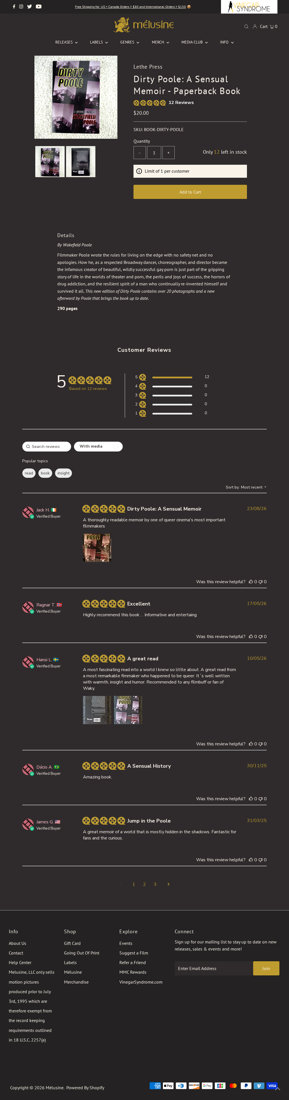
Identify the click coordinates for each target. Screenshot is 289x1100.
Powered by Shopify (85, 1087)
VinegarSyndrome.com (141, 982)
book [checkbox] (45, 473)
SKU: (138, 129)
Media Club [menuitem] (192, 42)
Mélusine (73, 972)
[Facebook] (14, 7)
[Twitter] (29, 7)
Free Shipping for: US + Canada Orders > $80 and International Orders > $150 (130, 7)
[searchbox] (46, 447)
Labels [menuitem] (97, 42)
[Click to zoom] (108, 64)
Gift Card (72, 943)
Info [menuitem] (225, 42)
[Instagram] (21, 7)
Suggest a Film (133, 953)
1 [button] (133, 884)
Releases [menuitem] (64, 42)
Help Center (20, 962)
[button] (172, 377)
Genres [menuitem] (127, 42)
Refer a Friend (132, 962)
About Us (17, 943)
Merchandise (76, 982)
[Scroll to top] (277, 1088)
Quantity (141, 141)
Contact (16, 953)
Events (125, 943)
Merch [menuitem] (158, 42)
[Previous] (43, 64)
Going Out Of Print (81, 953)
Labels (70, 962)
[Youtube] (38, 7)
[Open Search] (246, 26)
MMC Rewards (132, 972)
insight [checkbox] (63, 473)
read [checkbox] (29, 473)
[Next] (57, 64)
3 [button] (155, 884)
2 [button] (144, 884)
